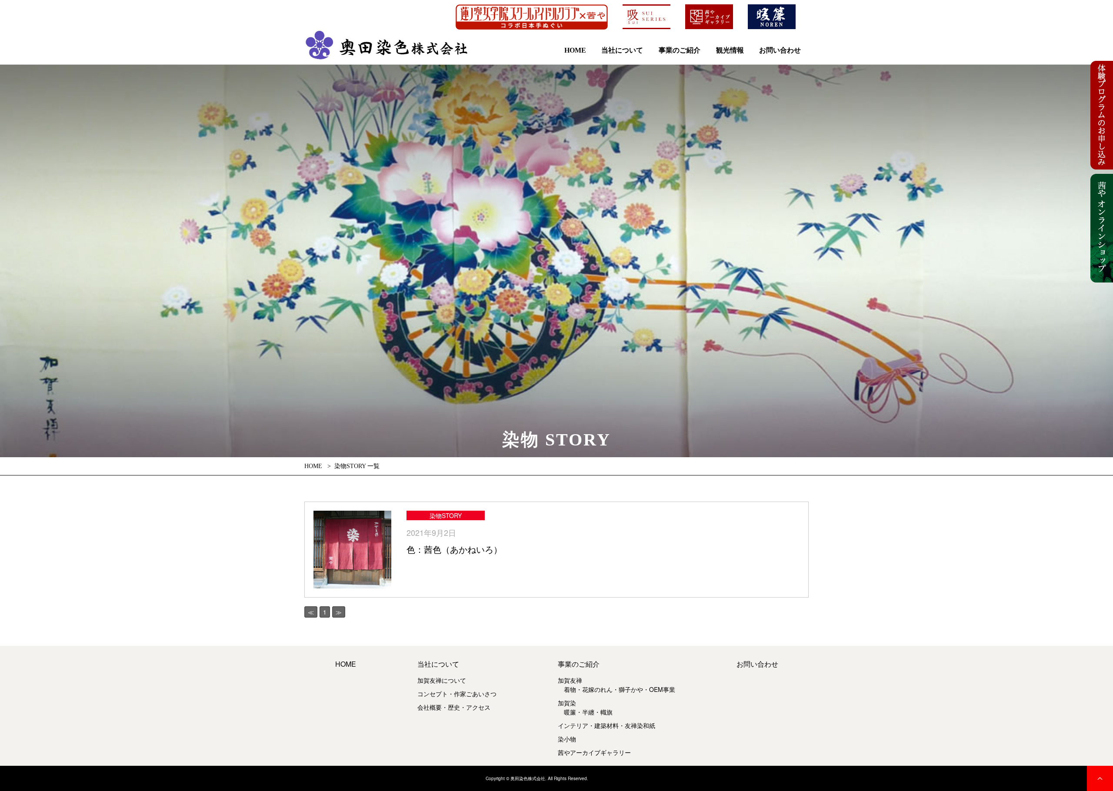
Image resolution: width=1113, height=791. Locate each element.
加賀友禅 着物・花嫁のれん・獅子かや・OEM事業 (616, 685)
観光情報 (730, 50)
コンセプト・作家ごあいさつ (457, 693)
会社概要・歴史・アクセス (453, 707)
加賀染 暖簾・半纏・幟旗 (585, 707)
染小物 (567, 738)
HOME (575, 50)
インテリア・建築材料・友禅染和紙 (606, 725)
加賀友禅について (441, 680)
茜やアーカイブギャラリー (594, 752)
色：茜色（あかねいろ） (454, 549)
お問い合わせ (780, 50)
